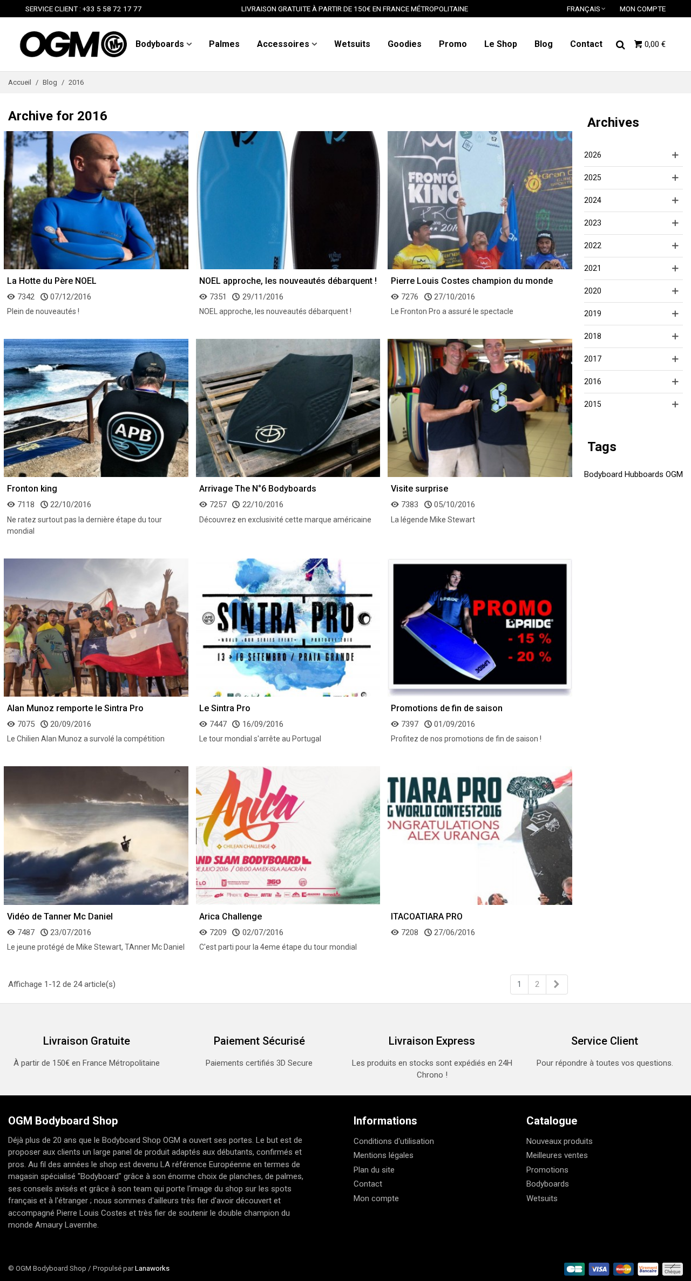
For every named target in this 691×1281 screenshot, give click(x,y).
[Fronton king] (96, 407)
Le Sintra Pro (224, 708)
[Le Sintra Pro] (288, 627)
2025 (592, 177)
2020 (592, 291)
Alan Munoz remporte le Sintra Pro (75, 708)
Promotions (547, 1170)
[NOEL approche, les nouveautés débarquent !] (288, 200)
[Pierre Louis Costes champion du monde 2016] (480, 200)
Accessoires (283, 44)
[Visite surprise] (480, 407)
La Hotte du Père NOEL (52, 281)
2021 (592, 268)
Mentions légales (384, 1155)
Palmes (224, 44)
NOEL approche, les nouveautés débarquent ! (288, 281)
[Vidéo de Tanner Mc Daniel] (96, 835)
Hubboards (644, 474)
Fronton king (32, 488)
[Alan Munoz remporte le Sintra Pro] (96, 627)
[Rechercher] (620, 44)
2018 (592, 336)
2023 (592, 223)
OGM (674, 474)
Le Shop (500, 44)
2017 (592, 359)
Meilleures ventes (557, 1155)
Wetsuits (352, 44)
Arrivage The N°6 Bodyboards (257, 488)
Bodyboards (160, 44)
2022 (592, 245)
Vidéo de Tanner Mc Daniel (60, 916)
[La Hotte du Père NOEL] (96, 200)
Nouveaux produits (559, 1141)
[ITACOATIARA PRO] (480, 835)
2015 (592, 404)
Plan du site (374, 1170)
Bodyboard (603, 474)
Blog (543, 44)
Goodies (405, 44)
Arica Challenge (230, 916)
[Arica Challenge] (288, 835)
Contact (586, 44)
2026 (592, 155)
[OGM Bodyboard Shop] (73, 44)
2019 (592, 313)
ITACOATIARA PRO (427, 916)
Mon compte (376, 1198)
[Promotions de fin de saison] (480, 627)
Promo (453, 44)
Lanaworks (152, 1268)
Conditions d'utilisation (394, 1141)
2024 (592, 200)
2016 (592, 381)
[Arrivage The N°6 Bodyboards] (288, 407)
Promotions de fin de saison (447, 708)
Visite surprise (419, 488)
